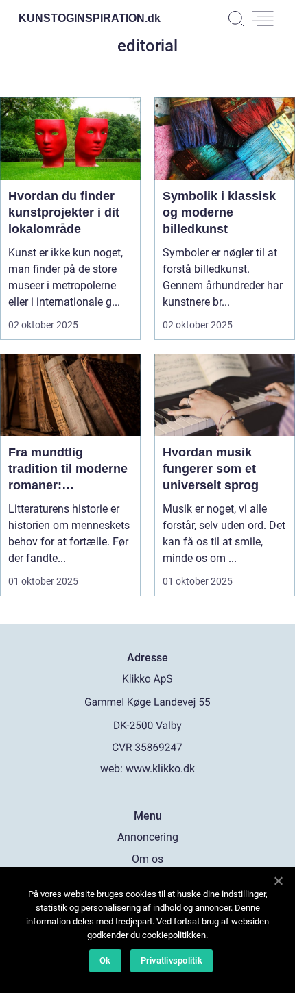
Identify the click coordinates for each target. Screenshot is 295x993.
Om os (147, 859)
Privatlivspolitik (171, 960)
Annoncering (147, 837)
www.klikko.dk (160, 768)
